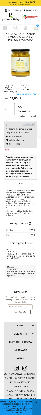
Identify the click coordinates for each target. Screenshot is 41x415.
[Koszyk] (36, 28)
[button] (5, 28)
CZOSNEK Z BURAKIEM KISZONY (20, 4)
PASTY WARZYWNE (20, 382)
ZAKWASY (30, 373)
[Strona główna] (20, 17)
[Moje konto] (25, 28)
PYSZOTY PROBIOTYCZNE (20, 390)
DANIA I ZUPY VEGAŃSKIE (20, 395)
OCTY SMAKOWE (13, 373)
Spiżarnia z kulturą (24, 129)
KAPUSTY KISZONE (25, 378)
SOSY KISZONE (19, 386)
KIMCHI (8, 378)
